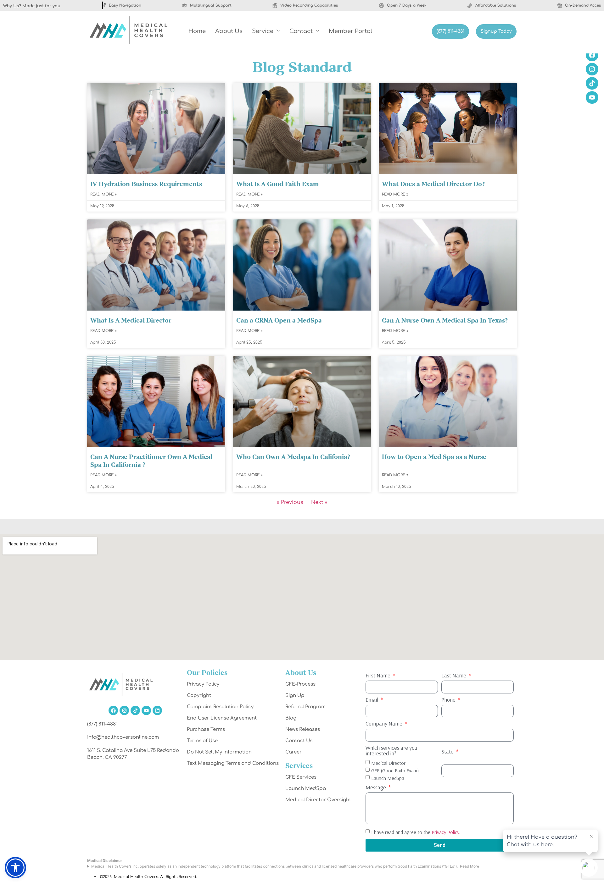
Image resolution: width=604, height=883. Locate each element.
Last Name (454, 676)
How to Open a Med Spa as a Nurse (434, 457)
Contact (301, 31)
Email (372, 700)
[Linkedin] (157, 710)
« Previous (290, 502)
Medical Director (388, 762)
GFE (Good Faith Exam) (395, 770)
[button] (15, 867)
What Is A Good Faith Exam (278, 184)
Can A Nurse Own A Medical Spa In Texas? (445, 320)
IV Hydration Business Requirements (146, 184)
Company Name (385, 724)
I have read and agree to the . (415, 832)
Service (262, 31)
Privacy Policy (445, 832)
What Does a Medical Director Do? (433, 184)
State (448, 752)
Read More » (103, 194)
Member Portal (350, 31)
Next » (319, 502)
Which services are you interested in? (391, 751)
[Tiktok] (135, 710)
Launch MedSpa (387, 778)
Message (376, 788)
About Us (229, 31)
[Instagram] (124, 710)
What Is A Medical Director (130, 320)
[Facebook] (113, 710)
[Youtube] (146, 710)
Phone (449, 700)
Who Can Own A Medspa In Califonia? (293, 457)
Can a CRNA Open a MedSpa (279, 320)
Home (197, 31)
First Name (379, 676)
